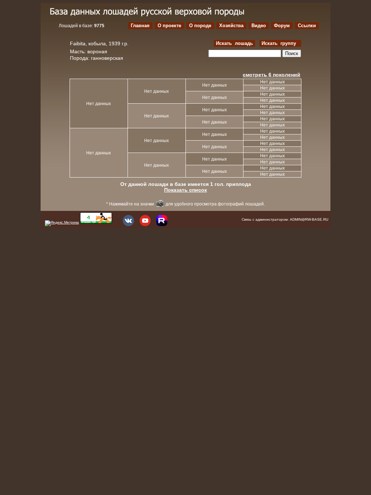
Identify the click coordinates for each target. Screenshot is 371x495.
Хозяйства (231, 25)
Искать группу (280, 43)
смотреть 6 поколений (271, 75)
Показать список (185, 190)
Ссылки (307, 25)
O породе (200, 25)
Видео (258, 25)
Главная (140, 25)
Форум (282, 25)
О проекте (169, 25)
